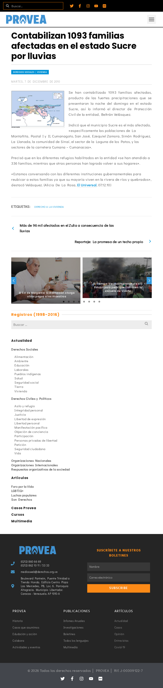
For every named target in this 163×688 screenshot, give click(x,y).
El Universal (87, 184)
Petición (20, 444)
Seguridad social (26, 382)
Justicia (20, 414)
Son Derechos (21, 499)
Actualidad (21, 340)
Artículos (19, 478)
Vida (17, 453)
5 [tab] (84, 301)
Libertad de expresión (30, 419)
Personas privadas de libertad (35, 440)
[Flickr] (104, 6)
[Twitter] (72, 6)
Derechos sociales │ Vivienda (30, 72)
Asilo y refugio (24, 406)
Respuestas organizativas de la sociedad (40, 469)
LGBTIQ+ (17, 491)
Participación (24, 436)
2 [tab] (69, 301)
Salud (18, 378)
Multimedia (21, 521)
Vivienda (20, 391)
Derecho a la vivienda (49, 206)
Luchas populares (24, 495)
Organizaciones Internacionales (34, 465)
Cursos (17, 514)
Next (149, 280)
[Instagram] (88, 6)
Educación (22, 365)
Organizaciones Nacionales (31, 460)
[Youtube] (96, 6)
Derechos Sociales (24, 349)
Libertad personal (27, 423)
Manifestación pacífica (30, 427)
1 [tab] (64, 301)
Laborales (21, 369)
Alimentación (23, 357)
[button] (151, 19)
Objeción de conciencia (31, 431)
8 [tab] (99, 301)
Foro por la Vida (22, 486)
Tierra (18, 386)
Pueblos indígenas (27, 374)
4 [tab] (79, 301)
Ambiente (21, 361)
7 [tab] (94, 301)
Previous (13, 280)
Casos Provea (23, 508)
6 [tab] (89, 301)
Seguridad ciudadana (29, 449)
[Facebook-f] (80, 6)
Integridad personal (28, 410)
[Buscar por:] (81, 324)
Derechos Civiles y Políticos (31, 398)
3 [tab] (74, 301)
